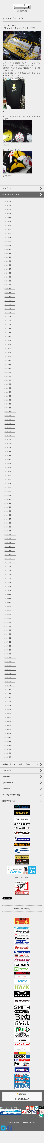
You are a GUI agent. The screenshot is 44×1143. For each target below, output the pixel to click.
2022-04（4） (10, 352)
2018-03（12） (10, 535)
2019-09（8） (10, 463)
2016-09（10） (10, 606)
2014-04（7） (10, 721)
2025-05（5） (10, 233)
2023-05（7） (10, 317)
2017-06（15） (10, 571)
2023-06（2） (10, 313)
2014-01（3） (10, 733)
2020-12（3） (10, 404)
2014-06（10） (10, 713)
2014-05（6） (10, 717)
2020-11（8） (10, 408)
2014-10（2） (10, 697)
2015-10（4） (10, 650)
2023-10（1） (10, 297)
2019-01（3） (10, 495)
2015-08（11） (10, 658)
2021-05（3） (10, 388)
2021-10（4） (10, 368)
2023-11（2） (10, 293)
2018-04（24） (10, 531)
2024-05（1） (10, 277)
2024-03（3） (10, 281)
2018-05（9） (10, 527)
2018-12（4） (10, 499)
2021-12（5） (10, 360)
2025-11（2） (10, 217)
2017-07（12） (10, 567)
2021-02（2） (10, 400)
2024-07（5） (10, 269)
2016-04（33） (10, 626)
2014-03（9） (10, 725)
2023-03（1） (10, 324)
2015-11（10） (10, 646)
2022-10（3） (10, 336)
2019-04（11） (10, 483)
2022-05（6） (10, 348)
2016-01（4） (10, 638)
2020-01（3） (10, 447)
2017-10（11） (10, 555)
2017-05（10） (10, 574)
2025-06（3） (10, 229)
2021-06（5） (10, 384)
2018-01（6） (10, 543)
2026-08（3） (10, 201)
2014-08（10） (10, 705)
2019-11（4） (10, 455)
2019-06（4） (10, 475)
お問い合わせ (7, 783)
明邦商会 (16, 1122)
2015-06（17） (10, 666)
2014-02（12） (10, 729)
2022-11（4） (10, 332)
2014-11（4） (10, 694)
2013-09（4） (10, 749)
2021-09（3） (10, 372)
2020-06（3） (10, 428)
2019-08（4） (10, 467)
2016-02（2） (10, 634)
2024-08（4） (10, 265)
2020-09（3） (10, 416)
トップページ (7, 188)
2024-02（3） (10, 285)
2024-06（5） (10, 273)
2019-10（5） (10, 459)
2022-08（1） (10, 344)
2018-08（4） (10, 515)
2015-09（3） (10, 654)
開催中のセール (8, 801)
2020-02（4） (10, 444)
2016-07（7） (10, 614)
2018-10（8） (10, 507)
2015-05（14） (10, 670)
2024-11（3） (10, 253)
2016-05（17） (10, 622)
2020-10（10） (10, 412)
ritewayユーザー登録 (11, 795)
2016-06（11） (10, 618)
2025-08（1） (10, 225)
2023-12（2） (10, 289)
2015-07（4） (10, 662)
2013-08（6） (10, 753)
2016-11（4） (10, 598)
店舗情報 (6, 776)
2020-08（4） (10, 420)
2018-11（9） (10, 503)
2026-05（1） (10, 205)
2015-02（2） (10, 682)
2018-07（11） (10, 519)
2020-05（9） (10, 432)
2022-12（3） (10, 328)
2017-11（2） (10, 551)
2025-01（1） (10, 245)
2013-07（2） (10, 757)
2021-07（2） (10, 380)
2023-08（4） (10, 305)
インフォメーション (10, 194)
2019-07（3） (10, 471)
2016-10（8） (10, 602)
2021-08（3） (10, 376)
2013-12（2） (10, 737)
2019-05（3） (10, 479)
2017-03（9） (10, 582)
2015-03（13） (10, 678)
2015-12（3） (10, 642)
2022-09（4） (10, 340)
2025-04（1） (10, 237)
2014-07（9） (10, 709)
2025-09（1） (10, 221)
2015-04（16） (10, 674)
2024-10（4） (10, 257)
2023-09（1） (10, 301)
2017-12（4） (10, 547)
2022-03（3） (10, 356)
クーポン (6, 789)
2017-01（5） (10, 590)
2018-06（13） (10, 523)
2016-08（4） (10, 610)
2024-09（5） (10, 261)
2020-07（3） (10, 424)
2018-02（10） (10, 539)
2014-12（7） (10, 690)
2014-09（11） (10, 701)
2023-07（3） (10, 309)
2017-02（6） (10, 586)
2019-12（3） (10, 451)
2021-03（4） (10, 396)
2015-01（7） (10, 686)
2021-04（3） (10, 392)
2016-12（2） (10, 594)
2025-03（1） (10, 241)
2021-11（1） (10, 364)
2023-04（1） (10, 321)
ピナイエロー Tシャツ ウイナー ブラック (21, 28)
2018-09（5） (10, 511)
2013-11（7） (10, 741)
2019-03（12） (10, 487)
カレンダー (7, 770)
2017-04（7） (10, 578)
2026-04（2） (10, 209)
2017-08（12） (10, 563)
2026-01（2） (10, 213)
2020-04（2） (10, 436)
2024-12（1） (10, 249)
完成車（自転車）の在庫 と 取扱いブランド (20, 764)
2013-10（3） (10, 745)
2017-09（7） (10, 559)
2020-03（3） (10, 440)
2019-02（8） (10, 491)
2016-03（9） (10, 630)
